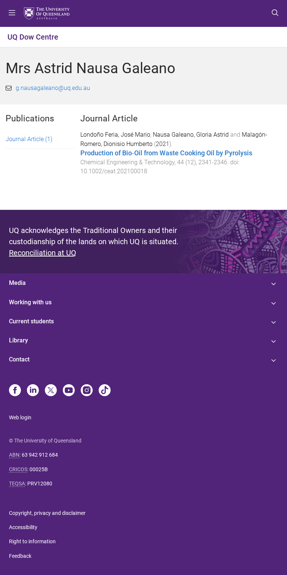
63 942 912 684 (40, 455)
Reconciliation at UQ (42, 252)
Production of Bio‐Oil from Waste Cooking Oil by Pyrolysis (166, 153)
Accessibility (23, 527)
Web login (20, 417)
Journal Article (29, 139)
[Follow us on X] (51, 391)
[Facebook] (15, 391)
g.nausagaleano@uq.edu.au (53, 87)
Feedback (20, 556)
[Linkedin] (33, 391)
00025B (39, 469)
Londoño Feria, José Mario (115, 134)
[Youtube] (69, 391)
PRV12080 (39, 484)
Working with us (30, 302)
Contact (19, 359)
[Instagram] (87, 391)
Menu (12, 13)
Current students (31, 321)
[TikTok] (105, 391)
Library (18, 340)
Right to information (32, 541)
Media (17, 282)
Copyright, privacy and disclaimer (47, 513)
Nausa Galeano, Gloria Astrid (191, 134)
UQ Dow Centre (32, 36)
